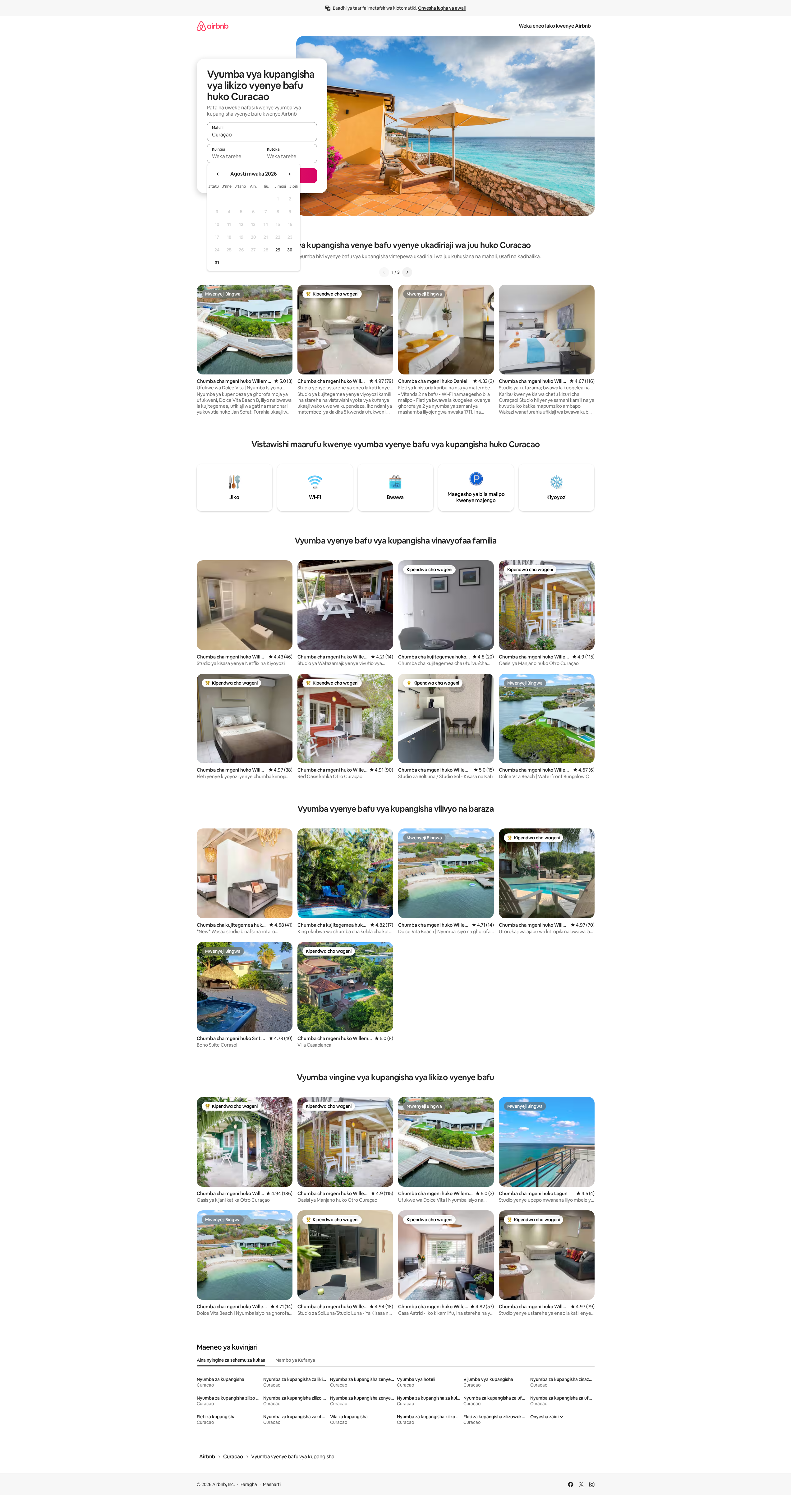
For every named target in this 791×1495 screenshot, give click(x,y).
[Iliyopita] (384, 272)
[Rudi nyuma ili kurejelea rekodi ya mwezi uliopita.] (218, 174)
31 (217, 262)
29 (277, 250)
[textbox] (234, 156)
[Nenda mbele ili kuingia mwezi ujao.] (289, 174)
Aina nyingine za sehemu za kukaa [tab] (231, 1360)
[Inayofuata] (407, 272)
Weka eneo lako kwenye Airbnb (555, 26)
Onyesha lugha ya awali (442, 8)
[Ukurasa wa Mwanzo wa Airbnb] (212, 26)
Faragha (249, 1484)
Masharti (272, 1484)
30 (289, 250)
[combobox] (262, 134)
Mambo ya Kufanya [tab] (295, 1360)
